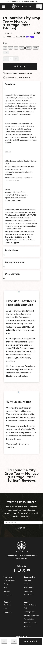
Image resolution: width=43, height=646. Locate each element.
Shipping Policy (29, 612)
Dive (5, 587)
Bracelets (27, 580)
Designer (7, 584)
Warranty (27, 626)
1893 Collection (9, 580)
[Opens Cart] (39, 6)
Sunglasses (28, 584)
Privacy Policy (29, 619)
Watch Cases (28, 591)
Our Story (7, 605)
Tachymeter (8, 595)
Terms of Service (30, 623)
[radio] (5, 47)
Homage (7, 591)
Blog (5, 608)
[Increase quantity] (16, 59)
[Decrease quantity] (6, 59)
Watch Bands (28, 587)
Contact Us (8, 612)
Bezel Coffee (28, 595)
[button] (3, 33)
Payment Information (31, 615)
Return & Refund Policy (30, 606)
